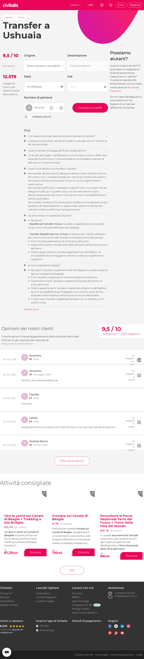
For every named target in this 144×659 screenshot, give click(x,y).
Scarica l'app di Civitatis (51, 621)
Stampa (4, 597)
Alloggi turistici (80, 608)
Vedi (72, 570)
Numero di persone (38, 97)
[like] (44, 494)
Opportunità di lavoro (84, 612)
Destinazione (77, 55)
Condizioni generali (83, 655)
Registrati (135, 5)
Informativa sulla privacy (121, 655)
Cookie (139, 655)
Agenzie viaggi (80, 601)
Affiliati (76, 597)
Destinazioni (43, 593)
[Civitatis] (10, 5)
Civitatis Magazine (46, 597)
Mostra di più (31, 309)
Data (27, 76)
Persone (39, 107)
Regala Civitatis (9, 605)
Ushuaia (21, 17)
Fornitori (77, 593)
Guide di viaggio (45, 601)
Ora (69, 76)
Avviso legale (101, 655)
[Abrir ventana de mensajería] (6, 652)
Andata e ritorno (41, 116)
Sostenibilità (7, 601)
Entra (121, 5)
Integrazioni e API (82, 605)
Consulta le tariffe (90, 107)
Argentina (9, 17)
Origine (29, 55)
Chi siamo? (6, 593)
